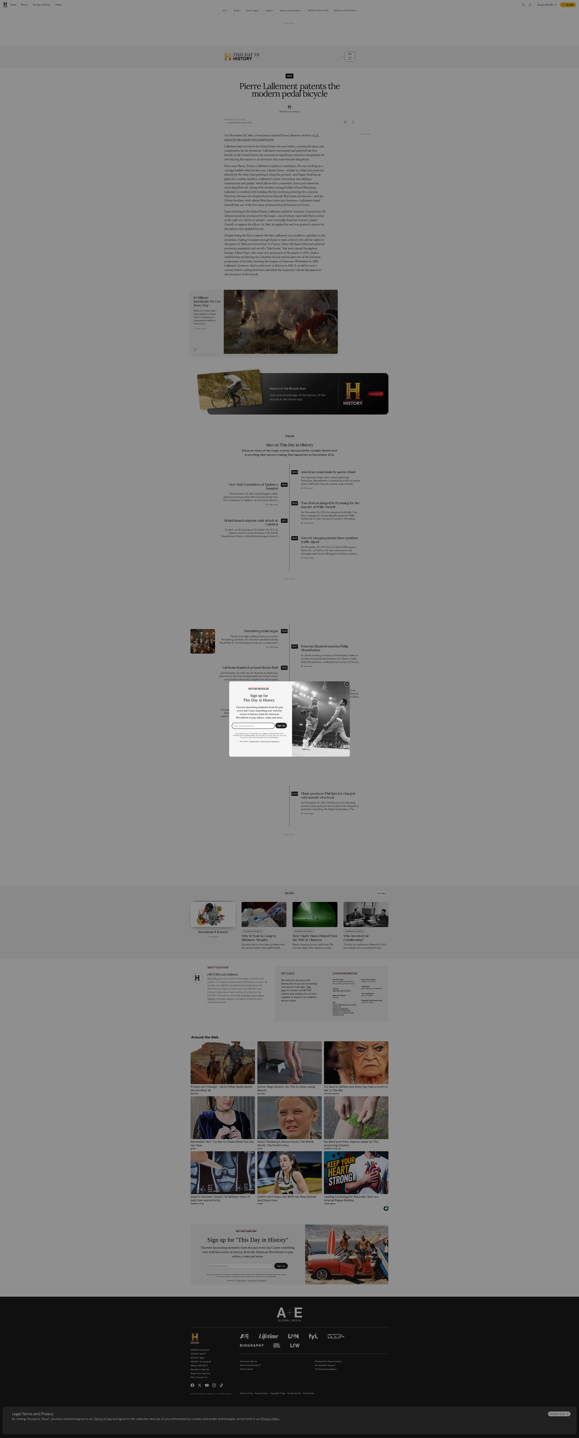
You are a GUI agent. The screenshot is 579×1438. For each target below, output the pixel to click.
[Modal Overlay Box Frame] (289, 719)
